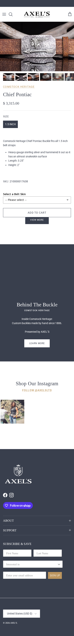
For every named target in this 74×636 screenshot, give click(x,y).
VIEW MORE (37, 220)
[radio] (10, 124)
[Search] (12, 14)
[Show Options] (59, 564)
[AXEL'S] (37, 14)
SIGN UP (55, 575)
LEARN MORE (37, 343)
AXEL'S (13, 623)
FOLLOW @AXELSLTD (37, 390)
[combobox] (31, 564)
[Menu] (4, 14)
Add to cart (37, 212)
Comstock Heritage (19, 86)
